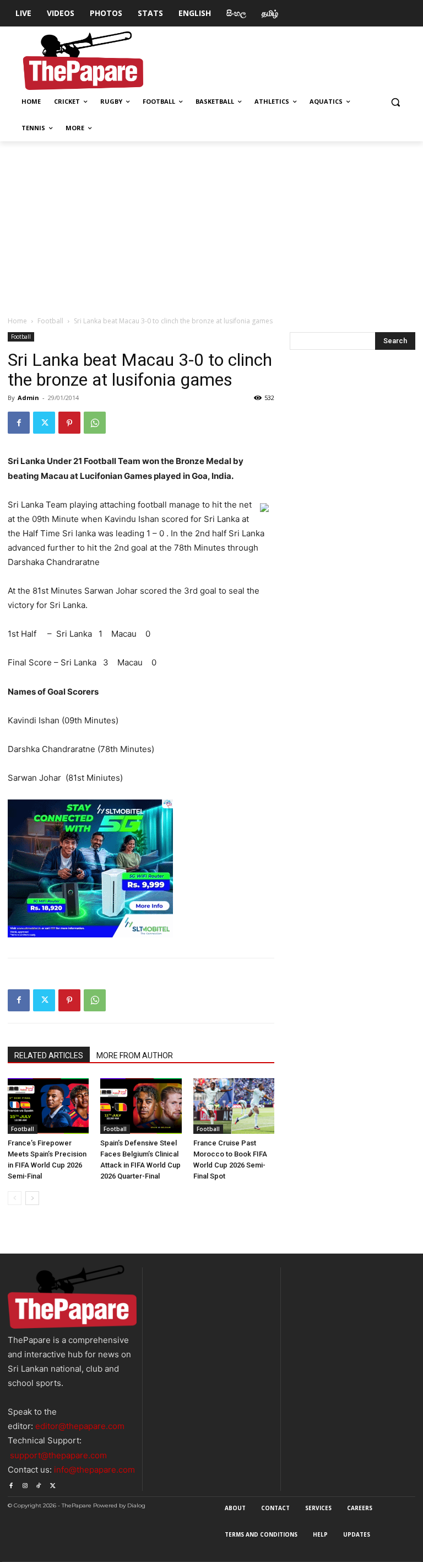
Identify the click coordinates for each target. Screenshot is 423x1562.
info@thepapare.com (94, 1469)
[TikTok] (39, 1484)
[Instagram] (24, 1484)
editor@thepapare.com (79, 1426)
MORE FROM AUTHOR (134, 1055)
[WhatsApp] (95, 423)
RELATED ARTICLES (48, 1055)
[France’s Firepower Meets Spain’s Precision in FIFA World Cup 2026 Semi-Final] (48, 1106)
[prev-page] (14, 1198)
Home (17, 321)
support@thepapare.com (58, 1455)
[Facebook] (19, 423)
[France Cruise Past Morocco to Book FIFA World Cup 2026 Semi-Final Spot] (233, 1106)
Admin (28, 397)
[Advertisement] (211, 224)
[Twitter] (44, 423)
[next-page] (32, 1198)
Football (50, 321)
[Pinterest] (69, 423)
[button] (395, 102)
